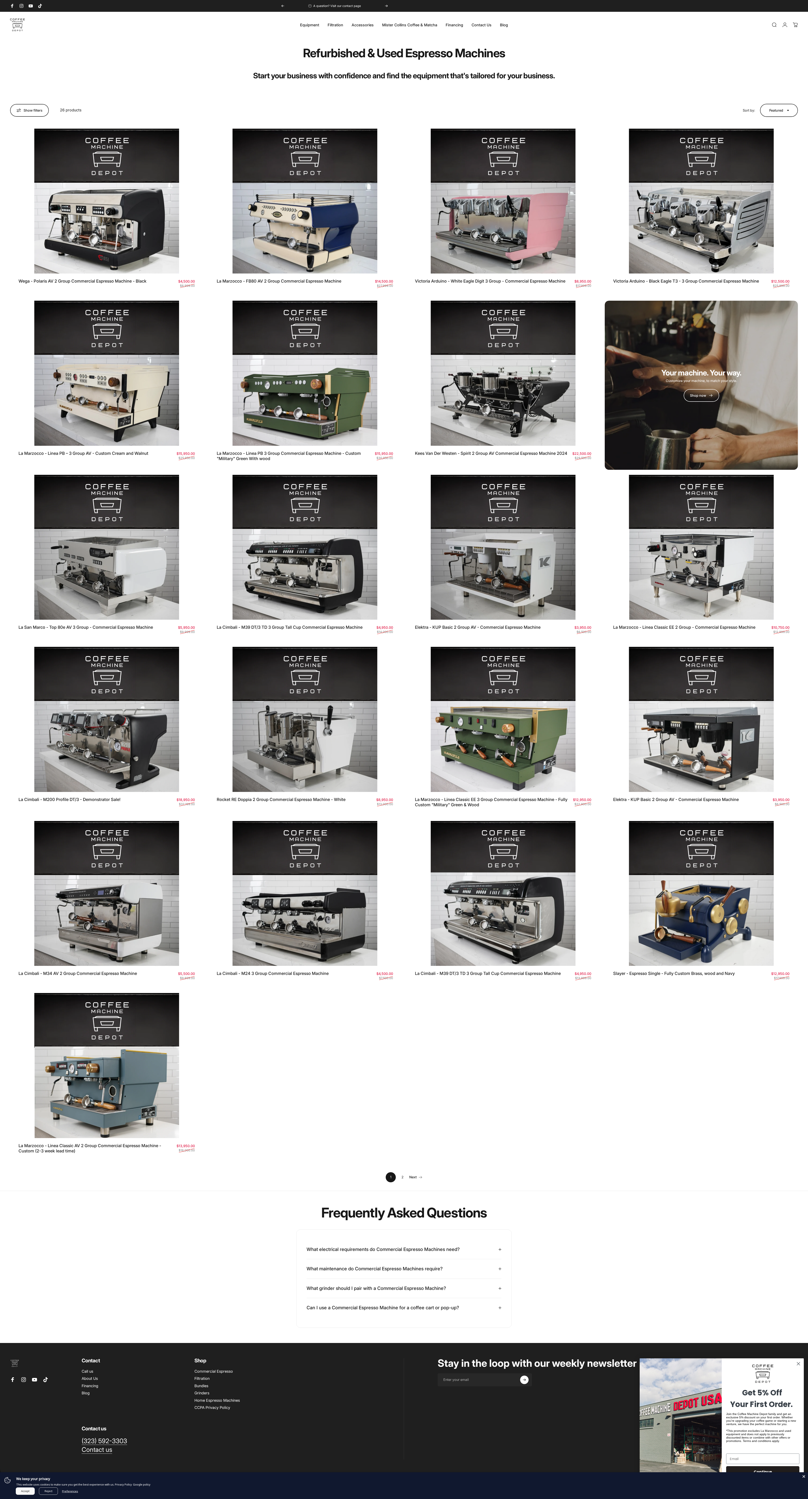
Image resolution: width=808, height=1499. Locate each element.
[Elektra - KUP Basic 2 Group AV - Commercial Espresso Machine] (503, 547)
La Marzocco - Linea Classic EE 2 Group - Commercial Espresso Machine (684, 627)
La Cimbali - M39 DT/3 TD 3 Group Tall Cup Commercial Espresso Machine (290, 627)
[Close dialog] (798, 1363)
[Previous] (282, 6)
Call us (87, 1371)
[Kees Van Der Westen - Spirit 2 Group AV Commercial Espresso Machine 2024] (503, 373)
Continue (763, 1471)
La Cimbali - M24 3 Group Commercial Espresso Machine (273, 973)
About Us (90, 1378)
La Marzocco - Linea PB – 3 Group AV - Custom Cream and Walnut (83, 453)
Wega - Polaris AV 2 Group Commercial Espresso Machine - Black (82, 281)
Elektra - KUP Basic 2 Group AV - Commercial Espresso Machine (478, 627)
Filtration (202, 1378)
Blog (86, 1393)
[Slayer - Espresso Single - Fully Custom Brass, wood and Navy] (701, 893)
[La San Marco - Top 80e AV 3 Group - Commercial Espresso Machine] (106, 547)
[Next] (386, 6)
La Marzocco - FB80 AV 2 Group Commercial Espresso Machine (279, 281)
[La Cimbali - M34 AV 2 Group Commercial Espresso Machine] (106, 893)
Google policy (141, 1484)
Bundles (201, 1386)
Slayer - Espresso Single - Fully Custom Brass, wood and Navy (674, 973)
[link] (701, 395)
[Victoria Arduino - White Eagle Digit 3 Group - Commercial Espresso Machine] (503, 201)
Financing (90, 1386)
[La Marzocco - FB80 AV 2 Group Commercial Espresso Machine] (304, 201)
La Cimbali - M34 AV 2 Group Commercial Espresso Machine (78, 973)
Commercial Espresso (213, 1371)
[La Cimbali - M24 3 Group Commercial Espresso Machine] (304, 893)
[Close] (804, 1476)
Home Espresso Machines (217, 1400)
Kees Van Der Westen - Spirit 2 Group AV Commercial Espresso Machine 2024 (491, 453)
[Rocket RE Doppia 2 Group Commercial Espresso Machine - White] (304, 719)
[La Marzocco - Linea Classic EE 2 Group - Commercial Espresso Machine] (701, 547)
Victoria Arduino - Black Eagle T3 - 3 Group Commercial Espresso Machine (686, 281)
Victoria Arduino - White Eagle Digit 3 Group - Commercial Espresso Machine (490, 281)
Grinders (201, 1393)
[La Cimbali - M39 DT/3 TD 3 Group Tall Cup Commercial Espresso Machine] (304, 547)
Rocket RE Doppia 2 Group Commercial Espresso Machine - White (281, 799)
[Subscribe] (524, 1380)
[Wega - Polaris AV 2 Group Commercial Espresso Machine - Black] (106, 201)
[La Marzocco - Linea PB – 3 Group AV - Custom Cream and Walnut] (106, 373)
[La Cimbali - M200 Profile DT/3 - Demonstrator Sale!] (106, 719)
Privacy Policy (123, 1484)
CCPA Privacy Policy (212, 1407)
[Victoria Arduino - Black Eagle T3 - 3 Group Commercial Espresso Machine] (701, 201)
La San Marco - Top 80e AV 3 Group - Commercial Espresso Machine (86, 627)
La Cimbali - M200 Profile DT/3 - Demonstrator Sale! (70, 799)
